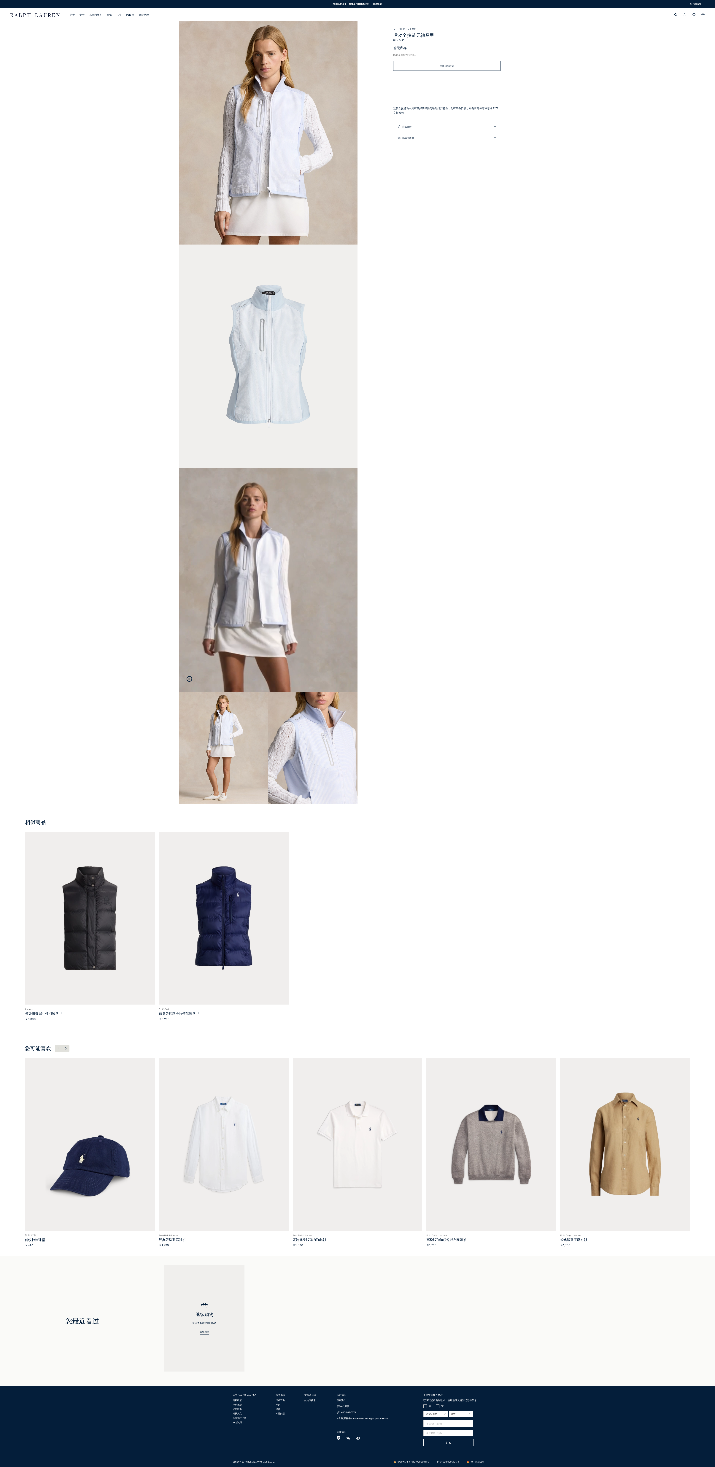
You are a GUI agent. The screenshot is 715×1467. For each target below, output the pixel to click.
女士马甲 (412, 29)
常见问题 (280, 1413)
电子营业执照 (477, 1461)
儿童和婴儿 (95, 14)
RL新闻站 (237, 1422)
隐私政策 (237, 1400)
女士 (82, 14)
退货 (278, 1409)
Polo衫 (130, 14)
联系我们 (341, 1400)
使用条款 (237, 1404)
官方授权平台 (239, 1418)
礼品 (119, 14)
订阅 (448, 1442)
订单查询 (280, 1400)
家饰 (109, 14)
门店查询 (697, 4)
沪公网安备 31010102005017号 (414, 1461)
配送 (278, 1404)
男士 (72, 14)
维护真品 (237, 1413)
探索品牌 (144, 14)
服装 (403, 29)
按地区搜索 (310, 1400)
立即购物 (204, 1331)
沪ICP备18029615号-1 (448, 1461)
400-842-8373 (348, 1412)
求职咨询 (237, 1409)
